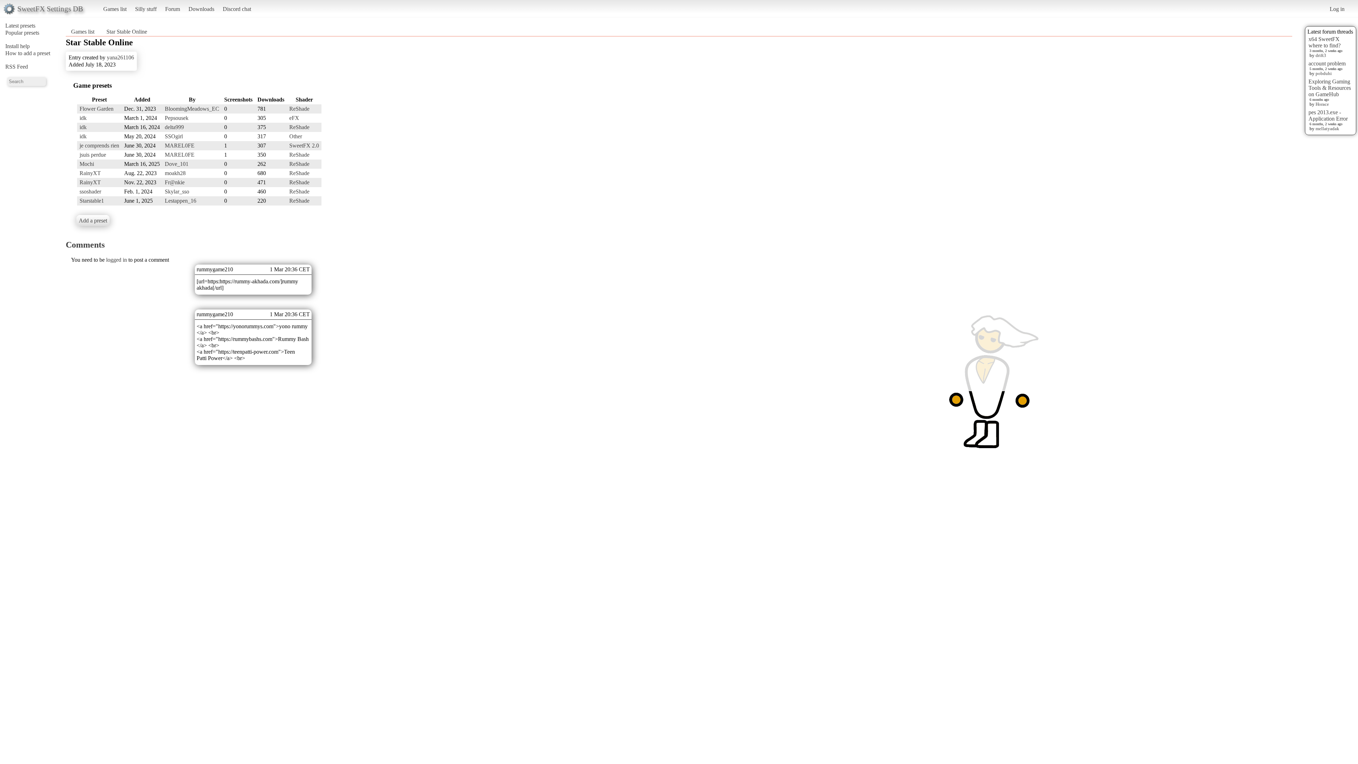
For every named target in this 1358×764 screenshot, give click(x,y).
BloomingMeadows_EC (192, 109)
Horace (1322, 104)
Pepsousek (176, 118)
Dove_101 (176, 164)
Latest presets (20, 26)
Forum (172, 9)
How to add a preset (27, 53)
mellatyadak (1327, 128)
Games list (115, 9)
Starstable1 (92, 201)
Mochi (87, 164)
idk (83, 118)
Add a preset (93, 221)
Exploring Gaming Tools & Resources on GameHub (1329, 88)
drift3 (1321, 55)
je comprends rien (99, 146)
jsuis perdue (93, 155)
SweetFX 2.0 (304, 146)
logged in (116, 260)
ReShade (299, 109)
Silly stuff (146, 9)
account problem (1327, 63)
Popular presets (22, 33)
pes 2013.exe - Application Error (1328, 115)
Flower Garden (97, 109)
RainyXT (90, 173)
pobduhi (1324, 73)
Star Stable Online (126, 32)
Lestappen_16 (180, 201)
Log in (1337, 9)
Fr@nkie (175, 182)
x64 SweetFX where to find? (1324, 42)
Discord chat (237, 9)
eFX (294, 118)
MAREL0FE (180, 146)
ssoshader (90, 192)
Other (295, 136)
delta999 (174, 127)
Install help (17, 46)
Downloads (201, 9)
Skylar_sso (177, 192)
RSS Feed (16, 67)
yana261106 (120, 57)
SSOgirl (174, 136)
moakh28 (175, 173)
